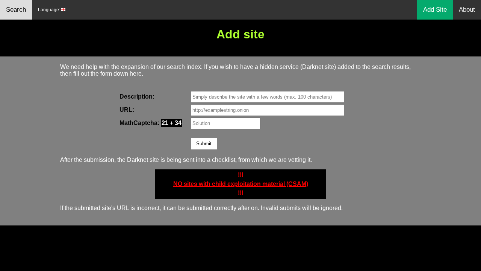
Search (16, 9)
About (467, 9)
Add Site (435, 9)
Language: (49, 9)
